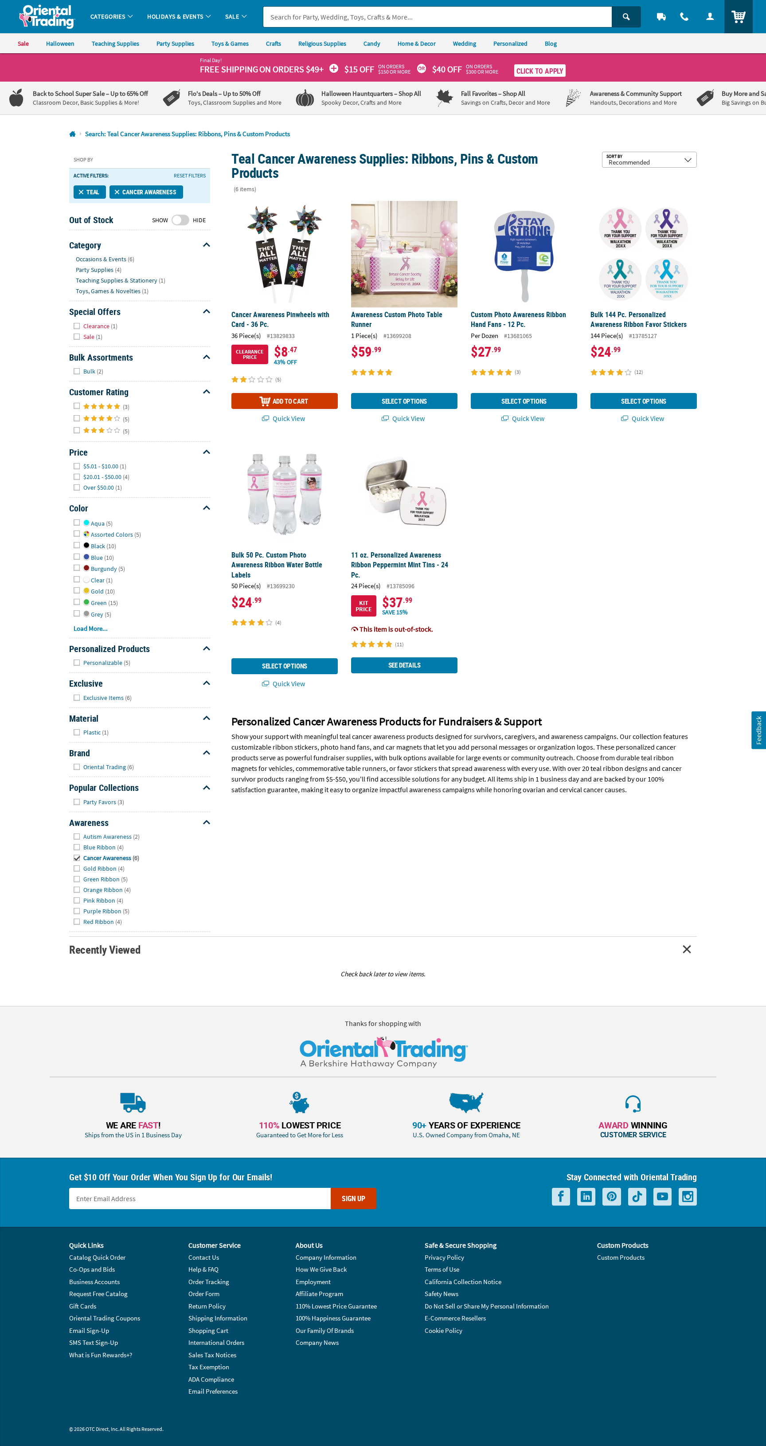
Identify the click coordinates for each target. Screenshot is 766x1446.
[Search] (626, 17)
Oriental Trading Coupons (104, 1318)
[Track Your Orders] (661, 16)
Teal (92, 192)
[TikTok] (637, 1197)
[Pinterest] (611, 1197)
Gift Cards (82, 1306)
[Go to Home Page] (72, 134)
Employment (313, 1281)
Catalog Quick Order (97, 1257)
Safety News (441, 1293)
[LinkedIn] (586, 1197)
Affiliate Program (319, 1293)
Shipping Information (217, 1318)
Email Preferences (213, 1391)
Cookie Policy (443, 1330)
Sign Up (353, 1198)
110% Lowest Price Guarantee (336, 1306)
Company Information (326, 1257)
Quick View (288, 418)
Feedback (758, 730)
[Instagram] (688, 1197)
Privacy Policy (444, 1257)
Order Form (203, 1293)
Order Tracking (208, 1281)
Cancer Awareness (149, 192)
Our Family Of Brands (325, 1330)
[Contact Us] (684, 16)
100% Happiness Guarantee (333, 1318)
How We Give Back (321, 1269)
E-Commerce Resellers (455, 1318)
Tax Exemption (208, 1367)
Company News (317, 1342)
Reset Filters (190, 175)
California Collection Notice (463, 1281)
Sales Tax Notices (212, 1355)
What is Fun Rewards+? (100, 1355)
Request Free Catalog (98, 1293)
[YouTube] (662, 1197)
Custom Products (621, 1257)
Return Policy (207, 1306)
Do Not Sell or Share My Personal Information (487, 1306)
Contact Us (203, 1257)
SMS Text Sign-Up (93, 1342)
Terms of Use (442, 1269)
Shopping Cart (208, 1330)
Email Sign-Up (89, 1330)
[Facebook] (561, 1197)
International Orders (216, 1342)
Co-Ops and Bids (92, 1269)
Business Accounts (94, 1281)
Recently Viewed (104, 949)
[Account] (710, 16)
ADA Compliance (211, 1379)
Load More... (91, 628)
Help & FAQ (203, 1269)
